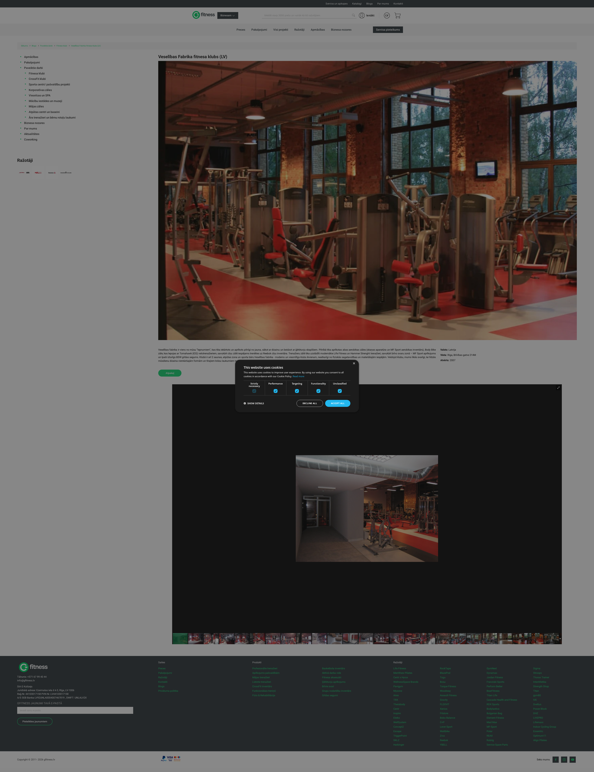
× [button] (354, 363)
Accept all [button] (337, 403)
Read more (298, 376)
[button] (254, 403)
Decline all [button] (310, 403)
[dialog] (297, 386)
